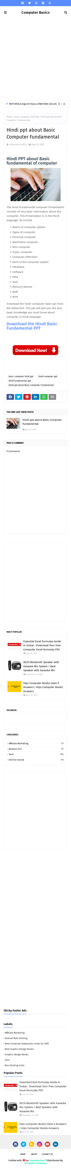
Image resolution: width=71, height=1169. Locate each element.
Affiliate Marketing (36, 743)
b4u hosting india (14, 1065)
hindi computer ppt (47, 376)
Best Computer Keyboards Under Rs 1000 (27, 1043)
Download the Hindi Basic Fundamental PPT (32, 326)
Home (9, 117)
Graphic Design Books (16, 1054)
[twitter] (29, 3)
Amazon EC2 (36, 749)
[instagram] (36, 3)
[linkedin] (55, 1144)
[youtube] (47, 1144)
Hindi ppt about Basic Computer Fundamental (31, 385)
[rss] (31, 1144)
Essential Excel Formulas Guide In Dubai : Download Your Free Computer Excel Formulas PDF (42, 645)
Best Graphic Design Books (19, 1049)
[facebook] (22, 3)
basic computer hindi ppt (26, 117)
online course (36, 759)
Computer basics (18, 144)
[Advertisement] (35, 59)
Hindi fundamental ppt (20, 381)
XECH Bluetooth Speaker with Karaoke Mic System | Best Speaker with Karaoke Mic (41, 666)
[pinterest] (43, 3)
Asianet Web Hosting (16, 1038)
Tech (36, 754)
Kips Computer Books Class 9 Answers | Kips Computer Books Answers (43, 687)
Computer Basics (35, 12)
